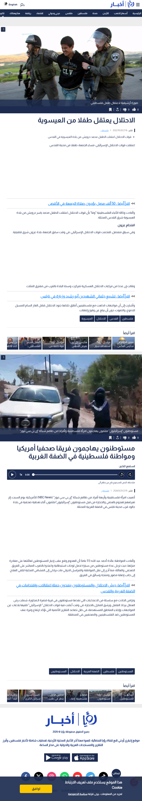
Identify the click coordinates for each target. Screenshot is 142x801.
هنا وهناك (15, 13)
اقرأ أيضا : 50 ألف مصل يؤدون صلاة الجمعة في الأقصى (89, 203)
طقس (68, 13)
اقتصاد (39, 13)
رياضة (28, 13)
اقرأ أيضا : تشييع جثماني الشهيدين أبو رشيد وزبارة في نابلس (85, 296)
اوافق (36, 789)
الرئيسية (137, 13)
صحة (94, 13)
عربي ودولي (54, 13)
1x (21, 474)
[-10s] (122, 474)
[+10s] (130, 474)
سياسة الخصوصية (77, 793)
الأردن (106, 13)
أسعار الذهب (120, 13)
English (13, 4)
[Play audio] (12, 474)
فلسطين (82, 13)
